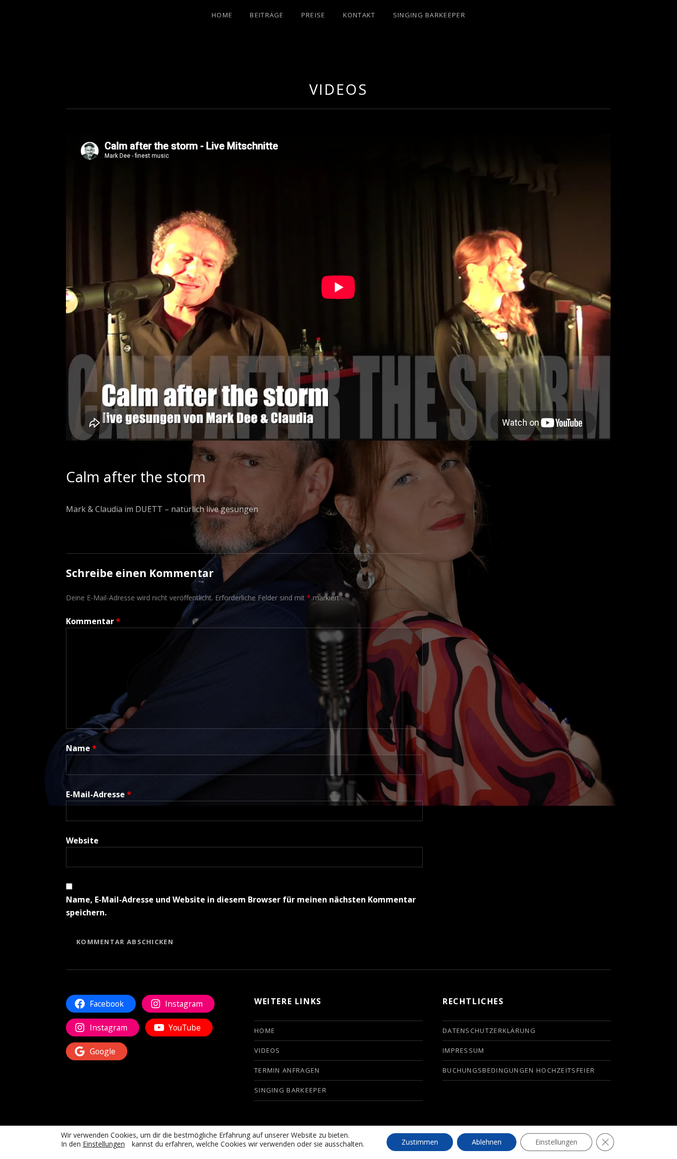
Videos (338, 89)
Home (222, 14)
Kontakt (359, 14)
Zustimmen (419, 1142)
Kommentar (93, 621)
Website (82, 840)
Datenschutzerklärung (489, 1030)
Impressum (464, 1050)
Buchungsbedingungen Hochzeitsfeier (519, 1070)
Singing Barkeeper (429, 14)
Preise (313, 14)
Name (81, 748)
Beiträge (266, 14)
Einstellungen (104, 1144)
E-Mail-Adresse (98, 794)
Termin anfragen (287, 1070)
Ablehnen (487, 1142)
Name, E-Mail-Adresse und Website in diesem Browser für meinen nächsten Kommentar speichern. (241, 906)
